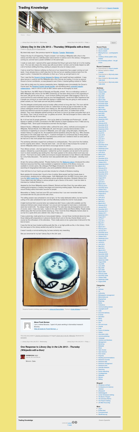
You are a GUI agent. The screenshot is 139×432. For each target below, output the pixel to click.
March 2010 (101, 250)
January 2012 (102, 207)
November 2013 (103, 174)
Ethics (100, 318)
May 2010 (101, 246)
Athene (56, 77)
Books (100, 303)
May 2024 (101, 107)
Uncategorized (102, 373)
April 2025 (101, 98)
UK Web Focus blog (104, 402)
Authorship (101, 293)
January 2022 (102, 117)
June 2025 (101, 94)
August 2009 (102, 262)
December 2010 (103, 232)
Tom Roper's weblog (104, 400)
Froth (99, 328)
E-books (100, 315)
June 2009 (101, 266)
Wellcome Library (69, 162)
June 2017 (101, 139)
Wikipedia (72, 336)
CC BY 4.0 (70, 423)
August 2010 (102, 240)
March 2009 (101, 272)
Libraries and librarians (42, 336)
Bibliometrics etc (103, 297)
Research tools (102, 365)
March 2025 (101, 100)
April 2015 (101, 156)
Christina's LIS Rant (104, 385)
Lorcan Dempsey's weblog (106, 395)
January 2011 (102, 230)
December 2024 (103, 101)
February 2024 (102, 111)
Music (100, 348)
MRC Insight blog (33, 178)
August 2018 (102, 131)
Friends (100, 326)
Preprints (101, 356)
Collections (101, 305)
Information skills (103, 334)
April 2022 (101, 115)
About (28, 35)
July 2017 (101, 137)
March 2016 (101, 154)
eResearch (101, 391)
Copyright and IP (103, 309)
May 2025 (101, 96)
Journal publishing (103, 336)
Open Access (102, 350)
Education (101, 316)
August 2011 (102, 217)
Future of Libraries (103, 330)
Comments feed (103, 412)
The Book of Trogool (104, 397)
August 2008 (102, 281)
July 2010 (101, 242)
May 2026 (101, 90)
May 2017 (101, 141)
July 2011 (101, 219)
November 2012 (103, 187)
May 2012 (101, 199)
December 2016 (103, 144)
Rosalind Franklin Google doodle (43, 86)
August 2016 (102, 150)
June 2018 (101, 135)
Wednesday (70, 52)
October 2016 (102, 146)
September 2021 (103, 119)
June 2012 (101, 197)
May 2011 (101, 223)
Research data (102, 361)
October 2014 (102, 162)
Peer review (101, 354)
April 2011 (101, 225)
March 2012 (101, 203)
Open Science (102, 352)
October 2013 (102, 176)
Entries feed (101, 410)
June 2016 (101, 152)
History (100, 332)
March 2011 (101, 227)
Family (100, 320)
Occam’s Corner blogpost (43, 77)
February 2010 (102, 252)
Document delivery (103, 313)
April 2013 (101, 182)
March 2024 (101, 109)
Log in (100, 408)
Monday (55, 52)
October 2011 (102, 213)
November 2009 (103, 256)
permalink (23, 338)
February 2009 (102, 273)
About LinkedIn (102, 51)
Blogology (101, 301)
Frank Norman (41, 49)
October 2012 (102, 189)
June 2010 (101, 244)
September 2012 (103, 191)
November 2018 (103, 127)
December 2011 (103, 209)
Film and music (102, 324)
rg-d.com (70, 424)
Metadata (101, 346)
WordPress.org (102, 414)
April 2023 (101, 113)
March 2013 (101, 184)
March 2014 (101, 166)
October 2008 (102, 277)
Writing (100, 379)
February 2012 (102, 205)
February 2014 (102, 168)
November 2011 (103, 211)
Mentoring (101, 344)
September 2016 (103, 148)
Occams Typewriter (104, 420)
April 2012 (101, 201)
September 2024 (103, 105)
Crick (99, 311)
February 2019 (102, 123)
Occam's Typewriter (113, 8)
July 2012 (101, 195)
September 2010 (103, 238)
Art (99, 291)
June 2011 (101, 221)
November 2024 (103, 103)
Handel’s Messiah (103, 49)
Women (100, 377)
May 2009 (101, 268)
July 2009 (101, 264)
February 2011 (102, 229)
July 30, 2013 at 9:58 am (33, 357)
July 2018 (101, 133)
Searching (101, 369)
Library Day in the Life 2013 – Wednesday (34, 42)
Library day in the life (62, 336)
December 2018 (103, 125)
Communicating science (105, 307)
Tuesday (62, 52)
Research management (105, 363)
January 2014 (102, 170)
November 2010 (103, 234)
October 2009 (102, 258)
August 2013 (102, 178)
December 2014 (103, 158)
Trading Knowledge (33, 7)
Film (99, 322)
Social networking (103, 371)
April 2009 (101, 270)
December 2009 (103, 254)
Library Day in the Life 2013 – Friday (78, 42)
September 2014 (103, 164)
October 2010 (102, 236)
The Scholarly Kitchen (104, 399)
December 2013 (103, 172)
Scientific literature (103, 367)
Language (101, 338)
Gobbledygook (102, 393)
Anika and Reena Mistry (57, 309)
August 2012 (102, 193)
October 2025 (102, 92)
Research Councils (104, 359)
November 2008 (103, 275)
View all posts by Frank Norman (46, 329)
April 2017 (101, 143)
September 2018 (103, 129)
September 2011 (103, 215)
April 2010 (101, 248)
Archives (100, 289)
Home (23, 35)
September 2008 (103, 279)
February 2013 (102, 186)
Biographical (102, 299)
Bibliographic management (106, 295)
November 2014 (103, 160)
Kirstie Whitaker (75, 309)
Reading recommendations (106, 357)
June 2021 (101, 121)
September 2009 (103, 260)
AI (99, 287)
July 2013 (101, 180)
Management (102, 342)
